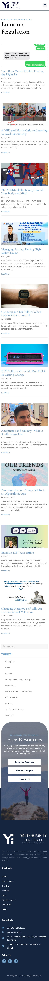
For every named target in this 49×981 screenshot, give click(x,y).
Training (5, 890)
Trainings (9, 715)
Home (4, 876)
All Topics (9, 661)
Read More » (5, 92)
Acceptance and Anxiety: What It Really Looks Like (22, 432)
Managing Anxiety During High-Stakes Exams (21, 251)
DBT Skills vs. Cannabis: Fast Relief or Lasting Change (23, 372)
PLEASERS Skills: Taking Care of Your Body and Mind (22, 191)
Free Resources (8, 900)
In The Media (11, 697)
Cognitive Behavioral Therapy (18, 679)
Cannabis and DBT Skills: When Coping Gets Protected (21, 313)
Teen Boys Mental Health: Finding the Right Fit (22, 72)
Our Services (7, 881)
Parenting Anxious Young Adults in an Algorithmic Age (23, 491)
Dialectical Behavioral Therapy (18, 691)
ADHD (7, 667)
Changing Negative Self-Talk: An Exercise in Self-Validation (21, 610)
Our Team (6, 886)
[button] (45, 5)
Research (9, 703)
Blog (4, 895)
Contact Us (6, 904)
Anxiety (8, 673)
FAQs (4, 909)
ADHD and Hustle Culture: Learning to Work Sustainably (24, 132)
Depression (10, 685)
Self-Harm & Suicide (14, 709)
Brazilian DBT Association (17, 552)
